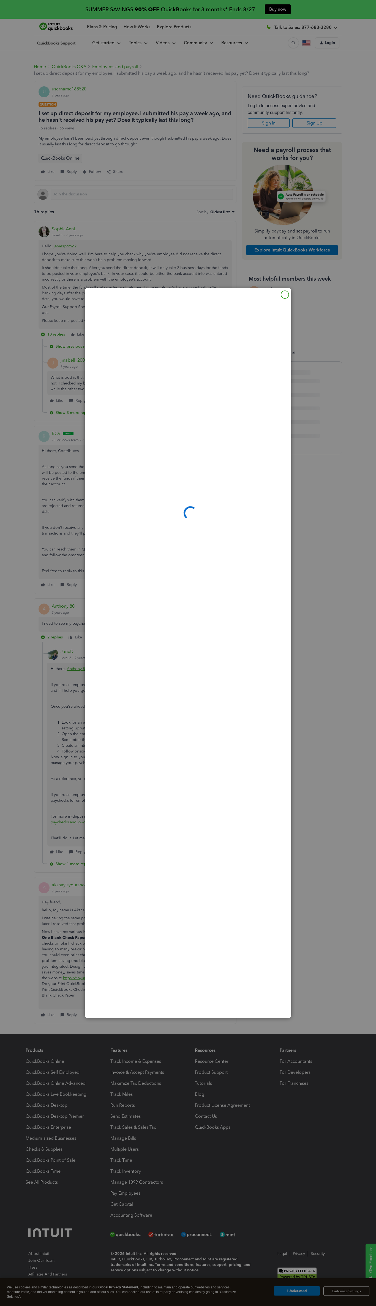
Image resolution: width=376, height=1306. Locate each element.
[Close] (284, 294)
